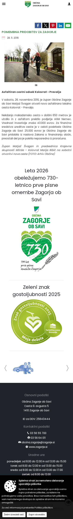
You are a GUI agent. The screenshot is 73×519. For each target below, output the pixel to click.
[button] (6, 368)
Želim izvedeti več (14, 514)
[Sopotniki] (23, 367)
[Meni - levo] (3, 3)
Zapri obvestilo (37, 514)
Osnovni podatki (36, 395)
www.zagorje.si (38, 447)
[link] (38, 25)
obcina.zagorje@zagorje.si (38, 442)
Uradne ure (36, 455)
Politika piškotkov (43, 507)
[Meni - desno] (69, 3)
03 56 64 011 (38, 438)
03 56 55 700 (38, 433)
